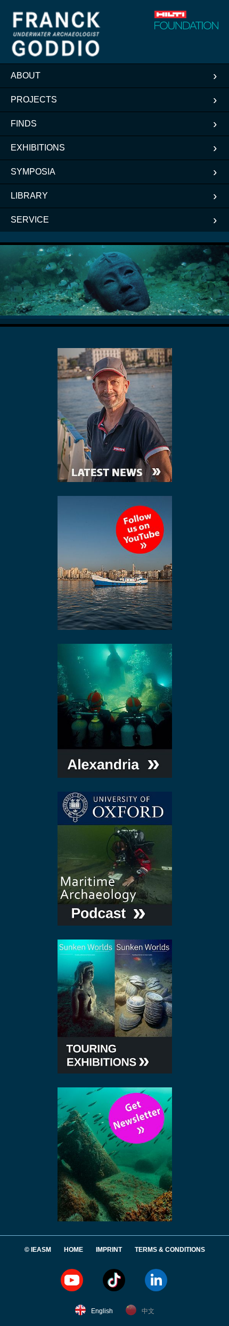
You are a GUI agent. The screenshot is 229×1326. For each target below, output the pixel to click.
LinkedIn (156, 1280)
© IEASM (37, 1249)
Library (29, 195)
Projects (34, 99)
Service (30, 219)
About (25, 75)
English (102, 1311)
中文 (148, 1311)
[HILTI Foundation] (172, 20)
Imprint (109, 1249)
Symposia (33, 171)
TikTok (114, 1280)
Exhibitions (38, 147)
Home (73, 1249)
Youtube (72, 1280)
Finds (24, 123)
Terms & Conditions (170, 1249)
